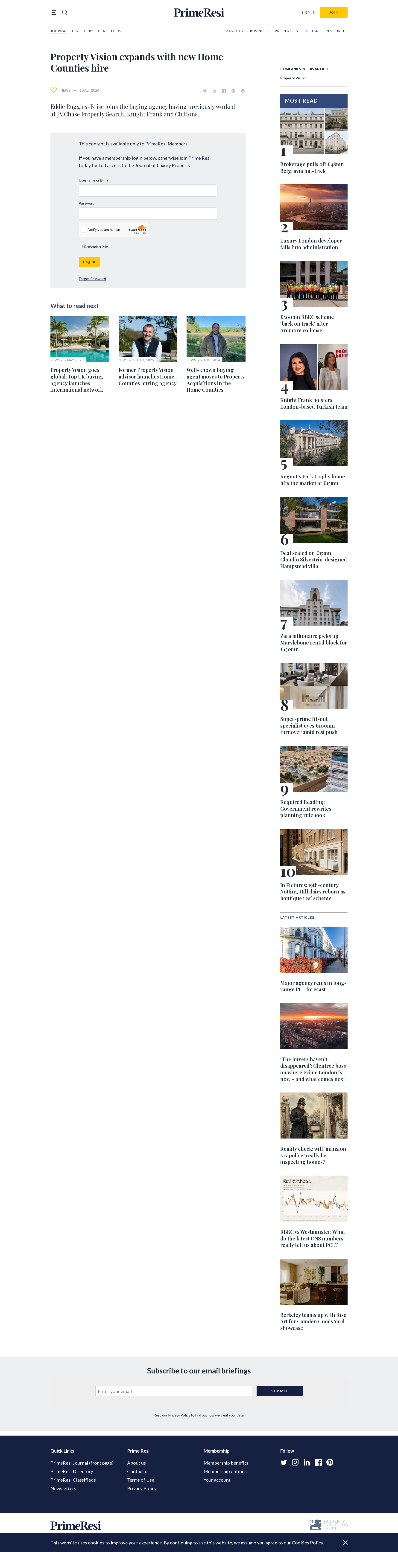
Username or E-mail (94, 180)
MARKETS (234, 31)
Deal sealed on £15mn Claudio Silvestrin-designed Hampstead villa (313, 559)
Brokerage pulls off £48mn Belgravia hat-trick (312, 167)
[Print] (243, 91)
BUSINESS (259, 31)
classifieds (109, 31)
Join (333, 12)
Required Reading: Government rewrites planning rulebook (305, 808)
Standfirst (339, 1545)
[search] (64, 12)
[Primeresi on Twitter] (205, 91)
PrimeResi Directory (71, 1471)
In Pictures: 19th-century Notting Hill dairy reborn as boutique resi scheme (312, 891)
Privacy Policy (179, 1415)
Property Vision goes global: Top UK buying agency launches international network (76, 379)
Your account (217, 1480)
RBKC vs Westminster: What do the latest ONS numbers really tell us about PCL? (312, 1238)
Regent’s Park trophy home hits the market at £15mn (312, 479)
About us (136, 1462)
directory (83, 31)
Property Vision (293, 78)
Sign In (308, 12)
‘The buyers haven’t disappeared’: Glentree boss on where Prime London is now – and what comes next (313, 1069)
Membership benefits (226, 1462)
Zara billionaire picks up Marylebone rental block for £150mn (313, 642)
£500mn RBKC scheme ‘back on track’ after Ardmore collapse (307, 323)
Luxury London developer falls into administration (311, 244)
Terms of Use (140, 1480)
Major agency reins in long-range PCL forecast (313, 986)
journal (58, 31)
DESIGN (312, 31)
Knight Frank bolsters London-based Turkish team (314, 403)
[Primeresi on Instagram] (295, 1462)
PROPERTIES (286, 31)
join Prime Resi (195, 158)
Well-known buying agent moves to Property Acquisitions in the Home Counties (216, 379)
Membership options (225, 1471)
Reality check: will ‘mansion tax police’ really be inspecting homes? (313, 1155)
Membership (216, 1451)
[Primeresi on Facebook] (224, 91)
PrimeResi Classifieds (73, 1480)
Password (86, 203)
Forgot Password (92, 278)
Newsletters (63, 1488)
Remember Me (95, 246)
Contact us (138, 1471)
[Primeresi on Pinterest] (233, 91)
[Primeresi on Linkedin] (214, 91)
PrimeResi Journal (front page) (82, 1462)
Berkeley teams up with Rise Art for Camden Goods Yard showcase (313, 1321)
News (65, 90)
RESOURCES (337, 31)
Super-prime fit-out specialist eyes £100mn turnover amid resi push (309, 725)
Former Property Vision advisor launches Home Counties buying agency (148, 376)
